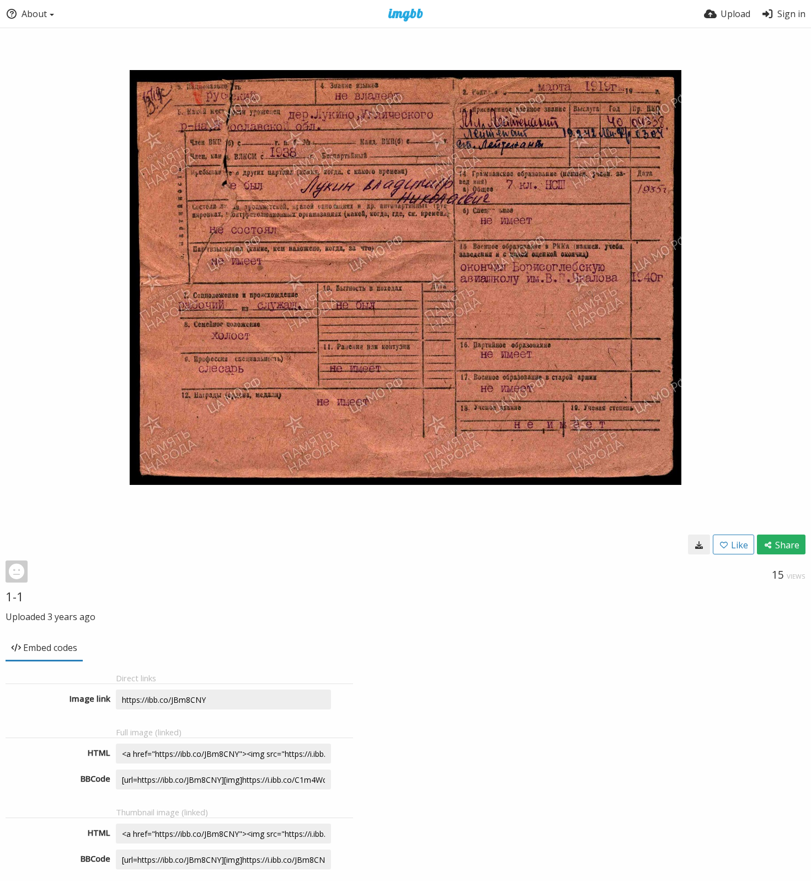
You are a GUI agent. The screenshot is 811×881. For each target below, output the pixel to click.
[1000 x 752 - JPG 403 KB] (699, 544)
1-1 (15, 596)
